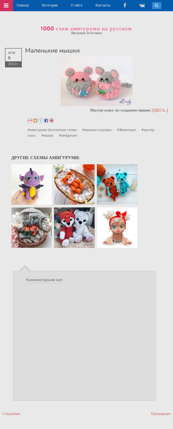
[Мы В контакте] (142, 5)
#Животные (126, 129)
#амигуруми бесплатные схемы (52, 129)
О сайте (76, 5)
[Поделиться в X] (41, 120)
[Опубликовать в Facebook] (46, 120)
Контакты (103, 5)
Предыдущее (161, 414)
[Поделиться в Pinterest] (51, 120)
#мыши (47, 135)
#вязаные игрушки (97, 129)
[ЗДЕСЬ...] (160, 110)
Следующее (11, 414)
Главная (23, 5)
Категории (50, 5)
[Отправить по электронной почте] (30, 120)
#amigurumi (68, 135)
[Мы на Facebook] (124, 5)
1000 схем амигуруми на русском (86, 28)
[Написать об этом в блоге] (35, 120)
